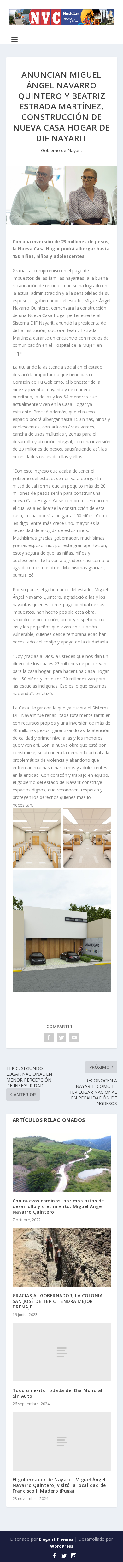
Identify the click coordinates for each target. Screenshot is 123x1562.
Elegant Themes (56, 1539)
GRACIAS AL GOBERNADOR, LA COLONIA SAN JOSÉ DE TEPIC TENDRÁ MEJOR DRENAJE (58, 1301)
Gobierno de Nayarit (61, 150)
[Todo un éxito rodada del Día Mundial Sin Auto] (62, 1352)
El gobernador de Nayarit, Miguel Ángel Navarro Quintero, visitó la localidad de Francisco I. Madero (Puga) (59, 1485)
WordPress (61, 1546)
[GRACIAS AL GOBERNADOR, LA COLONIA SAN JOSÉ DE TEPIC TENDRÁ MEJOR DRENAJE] (62, 1257)
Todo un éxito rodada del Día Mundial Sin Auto (57, 1393)
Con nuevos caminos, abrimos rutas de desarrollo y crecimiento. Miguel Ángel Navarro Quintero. (58, 1206)
